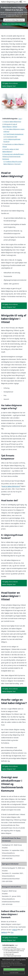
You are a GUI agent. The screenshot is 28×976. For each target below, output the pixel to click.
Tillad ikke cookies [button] (14, 972)
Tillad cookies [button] (14, 969)
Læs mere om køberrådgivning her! (14, 20)
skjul (20, 119)
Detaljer (8, 966)
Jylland (14, 930)
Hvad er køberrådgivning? (11, 486)
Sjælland (4, 932)
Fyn (12, 932)
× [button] (26, 958)
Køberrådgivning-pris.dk (11, 2)
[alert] (14, 966)
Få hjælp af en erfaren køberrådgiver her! (14, 24)
